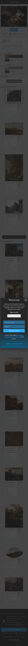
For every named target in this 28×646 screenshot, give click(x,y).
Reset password (17, 343)
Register (8, 343)
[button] (14, 315)
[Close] (25, 300)
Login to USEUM (14, 330)
